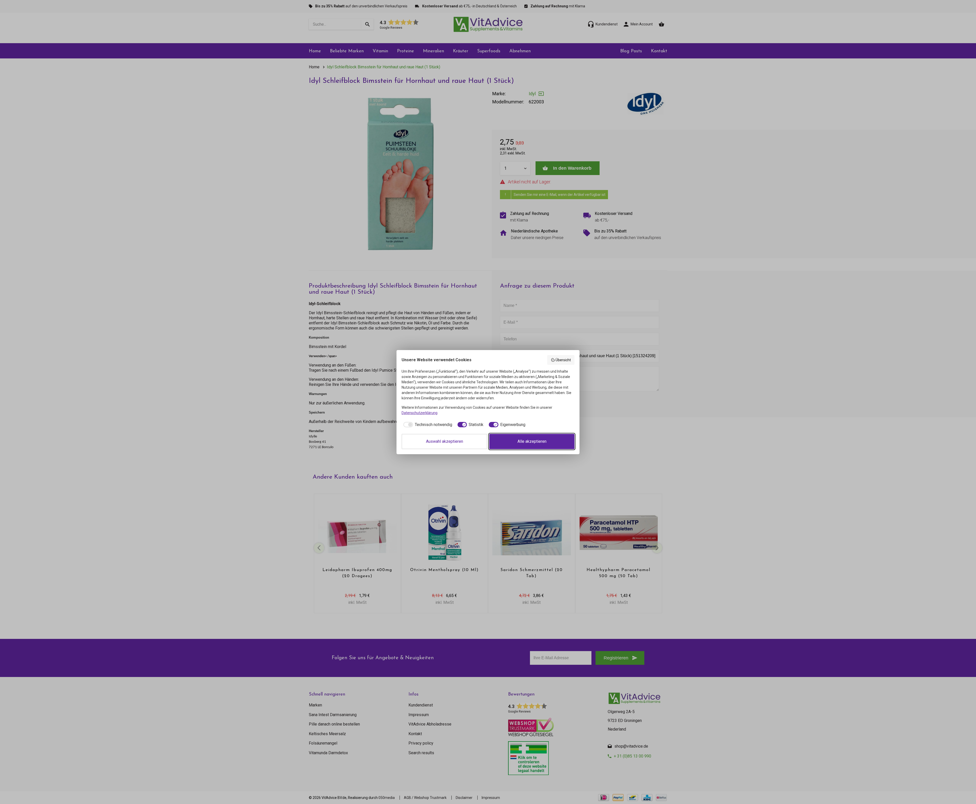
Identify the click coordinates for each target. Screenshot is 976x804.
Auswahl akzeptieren (444, 441)
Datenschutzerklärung (419, 413)
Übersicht (563, 360)
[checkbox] (427, 425)
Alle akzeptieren (531, 441)
